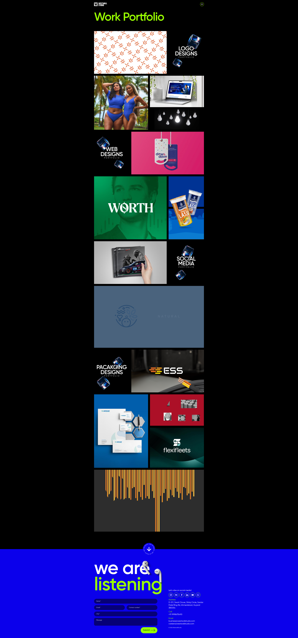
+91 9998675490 (175, 614)
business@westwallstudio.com (182, 621)
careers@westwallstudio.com (181, 624)
